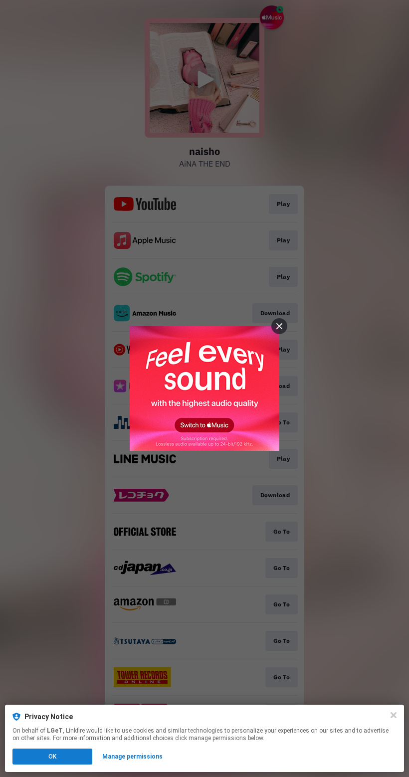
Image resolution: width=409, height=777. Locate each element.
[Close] (394, 715)
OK (52, 756)
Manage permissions (132, 756)
